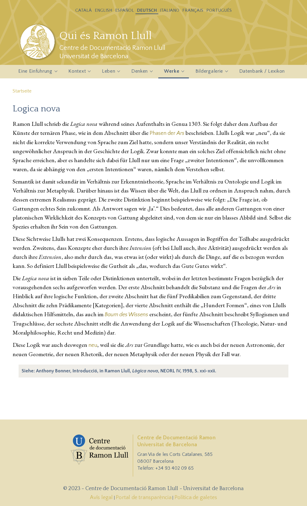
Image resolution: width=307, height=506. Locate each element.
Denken (137, 72)
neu (92, 345)
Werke (169, 72)
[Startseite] (38, 41)
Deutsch (147, 10)
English (103, 10)
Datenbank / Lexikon (262, 71)
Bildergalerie (206, 72)
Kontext (74, 72)
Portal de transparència (143, 498)
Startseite (22, 91)
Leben (105, 72)
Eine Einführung (32, 72)
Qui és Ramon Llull (105, 36)
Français (192, 10)
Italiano (169, 10)
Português (219, 10)
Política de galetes (195, 498)
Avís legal (101, 498)
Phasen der (167, 133)
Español (124, 10)
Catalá (83, 10)
